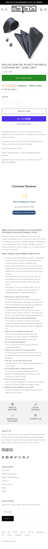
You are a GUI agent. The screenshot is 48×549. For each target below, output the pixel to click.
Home (3, 532)
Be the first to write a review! (24, 212)
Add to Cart (24, 111)
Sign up (8, 518)
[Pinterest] (23, 457)
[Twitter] (3, 457)
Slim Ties (15, 532)
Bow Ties (30, 532)
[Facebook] (7, 457)
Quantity (5, 97)
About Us (5, 481)
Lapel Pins (27, 535)
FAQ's (4, 491)
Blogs (4, 488)
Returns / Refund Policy (10, 477)
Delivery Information (9, 474)
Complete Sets (18, 535)
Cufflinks (9, 535)
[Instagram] (19, 457)
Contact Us (5, 470)
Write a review (35, 86)
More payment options (24, 124)
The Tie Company (10, 89)
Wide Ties (23, 532)
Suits (9, 532)
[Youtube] (11, 457)
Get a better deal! (24, 78)
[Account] (40, 9)
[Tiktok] (28, 457)
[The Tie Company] (24, 9)
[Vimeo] (15, 457)
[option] (24, 38)
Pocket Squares (40, 532)
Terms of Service (8, 484)
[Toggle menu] (2, 9)
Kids (3, 535)
